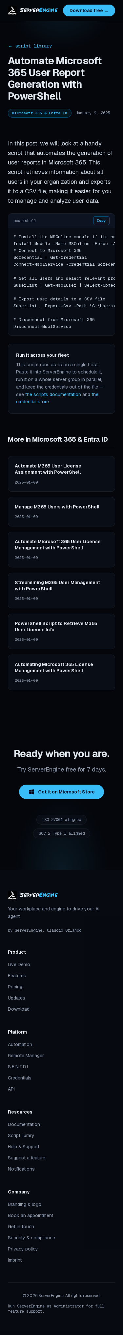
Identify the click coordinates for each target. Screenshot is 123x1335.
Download (19, 1009)
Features (17, 976)
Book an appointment (30, 1215)
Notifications (21, 1169)
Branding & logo (24, 1204)
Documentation (24, 1124)
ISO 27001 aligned (61, 819)
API (11, 1089)
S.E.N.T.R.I (18, 1067)
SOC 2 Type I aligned (62, 833)
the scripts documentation (53, 394)
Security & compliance (31, 1238)
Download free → (89, 10)
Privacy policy (23, 1249)
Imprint (15, 1260)
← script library (30, 46)
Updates (16, 998)
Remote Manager (26, 1055)
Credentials (19, 1078)
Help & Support (23, 1147)
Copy (101, 220)
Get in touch (21, 1227)
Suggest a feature (26, 1158)
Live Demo (19, 964)
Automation (20, 1044)
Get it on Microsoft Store (66, 792)
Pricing (15, 987)
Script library (21, 1135)
